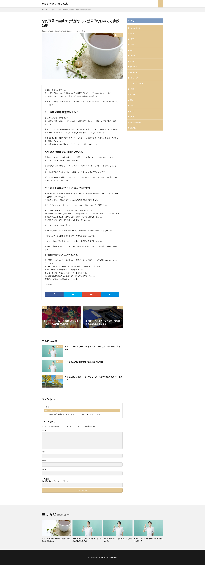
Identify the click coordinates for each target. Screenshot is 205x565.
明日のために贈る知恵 (55, 3)
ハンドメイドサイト (136, 83)
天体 (131, 100)
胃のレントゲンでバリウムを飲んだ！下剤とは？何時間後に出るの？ (92, 347)
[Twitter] (73, 294)
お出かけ (133, 33)
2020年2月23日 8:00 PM (53, 410)
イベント (133, 61)
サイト (44, 469)
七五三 (132, 89)
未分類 (132, 117)
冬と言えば (133, 94)
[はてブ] (110, 294)
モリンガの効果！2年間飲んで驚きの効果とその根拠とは (56, 540)
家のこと (133, 106)
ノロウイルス (134, 78)
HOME (45, 10)
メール (44, 460)
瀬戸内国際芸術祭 (136, 122)
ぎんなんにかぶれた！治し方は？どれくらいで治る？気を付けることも (93, 378)
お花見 (132, 44)
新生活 (132, 111)
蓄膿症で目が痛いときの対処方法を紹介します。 (117, 540)
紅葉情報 (133, 128)
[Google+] (91, 294)
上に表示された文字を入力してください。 (56, 481)
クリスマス (133, 72)
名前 (43, 452)
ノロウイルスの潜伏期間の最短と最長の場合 (84, 362)
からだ (52, 10)
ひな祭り (133, 56)
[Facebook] (54, 294)
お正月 (132, 39)
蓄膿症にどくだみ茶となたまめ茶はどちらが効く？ (148, 540)
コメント (45, 430)
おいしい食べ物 (135, 28)
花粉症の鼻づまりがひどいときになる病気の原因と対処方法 (86, 540)
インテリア (133, 67)
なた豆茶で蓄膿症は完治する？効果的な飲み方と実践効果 (74, 10)
